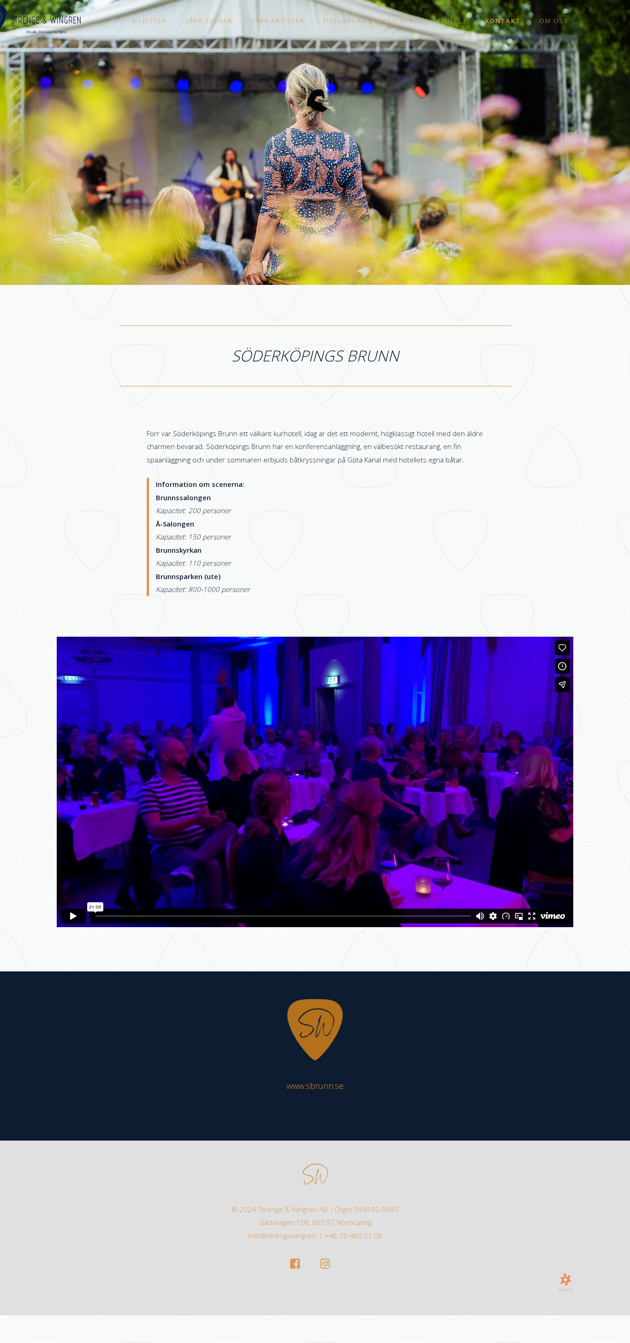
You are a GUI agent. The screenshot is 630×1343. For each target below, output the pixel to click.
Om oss (554, 21)
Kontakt (503, 21)
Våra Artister (277, 21)
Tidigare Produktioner (368, 21)
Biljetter (149, 21)
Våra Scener (208, 21)
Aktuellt (449, 21)
